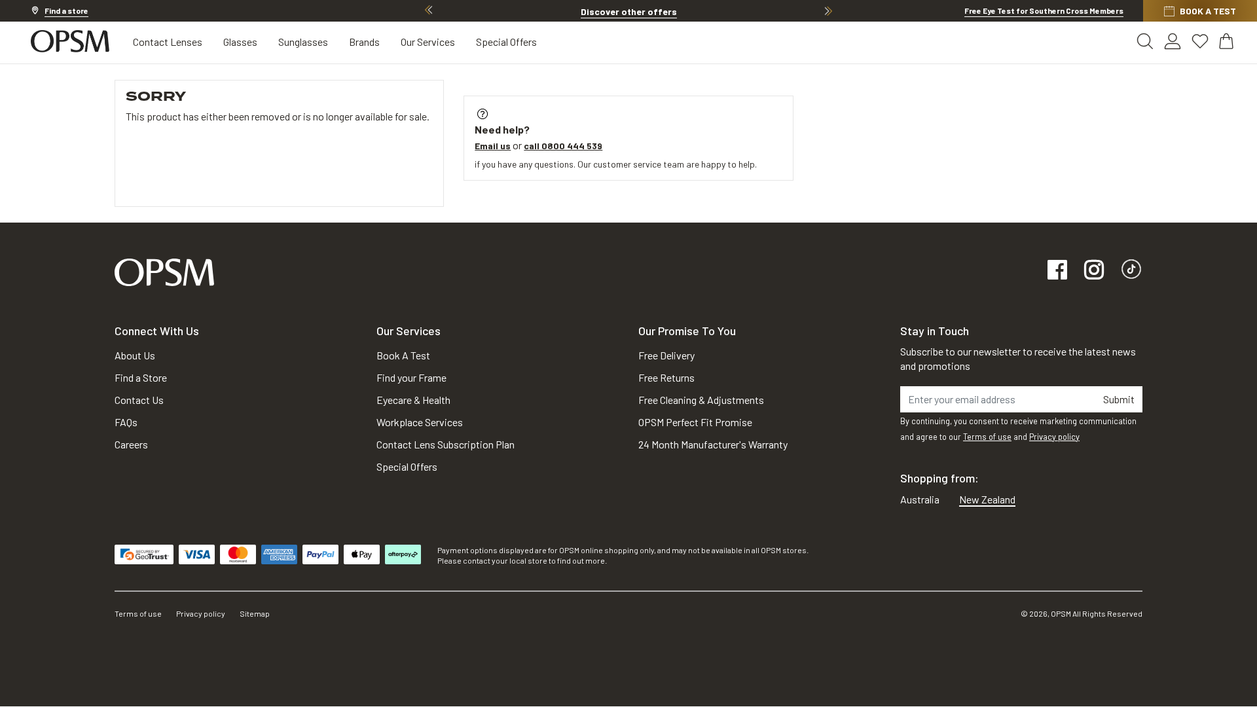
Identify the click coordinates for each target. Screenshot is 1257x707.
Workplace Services (419, 422)
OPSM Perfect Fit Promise (695, 422)
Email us (493, 145)
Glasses (240, 41)
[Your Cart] (1227, 41)
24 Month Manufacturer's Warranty (713, 444)
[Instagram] (1094, 270)
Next (828, 10)
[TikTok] (1131, 270)
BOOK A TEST (1208, 10)
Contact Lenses (167, 41)
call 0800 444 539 (563, 145)
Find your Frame (411, 377)
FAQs (126, 422)
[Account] (1172, 41)
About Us (135, 355)
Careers (131, 444)
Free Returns (666, 377)
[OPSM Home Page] (164, 270)
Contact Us (139, 399)
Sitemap (255, 613)
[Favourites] (1200, 41)
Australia (919, 499)
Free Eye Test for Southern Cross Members (1043, 10)
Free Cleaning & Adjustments (701, 399)
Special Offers (506, 41)
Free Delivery (666, 355)
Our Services (428, 41)
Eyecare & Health (413, 399)
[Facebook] (1057, 270)
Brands (364, 41)
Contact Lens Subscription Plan (445, 444)
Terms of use (987, 436)
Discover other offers (629, 11)
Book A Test (403, 355)
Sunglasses (303, 41)
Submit (1119, 399)
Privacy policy (1054, 436)
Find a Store (141, 377)
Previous (429, 10)
